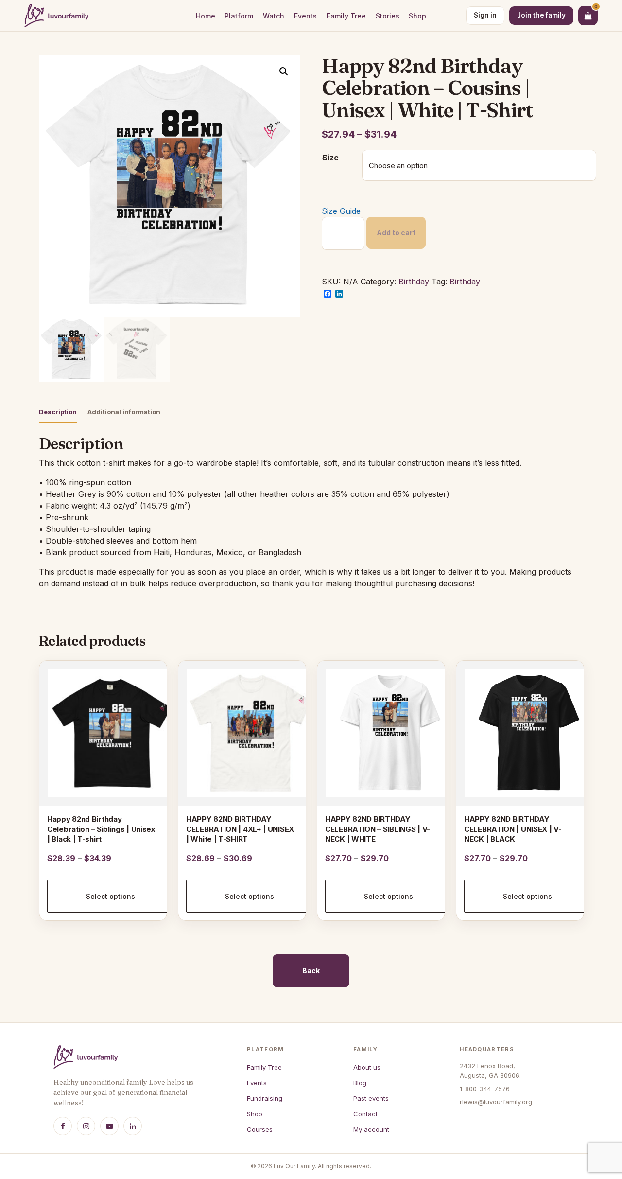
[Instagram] (86, 1126)
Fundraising (264, 1098)
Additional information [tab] (123, 412)
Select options (110, 896)
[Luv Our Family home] (56, 15)
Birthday (413, 281)
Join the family (541, 15)
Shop (417, 16)
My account (371, 1129)
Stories (387, 16)
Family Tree (346, 16)
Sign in (485, 15)
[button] (284, 71)
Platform (239, 16)
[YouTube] (109, 1126)
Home (205, 16)
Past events (371, 1098)
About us (366, 1067)
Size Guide (341, 211)
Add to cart (396, 233)
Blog (359, 1083)
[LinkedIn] (132, 1126)
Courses (260, 1129)
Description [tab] (58, 412)
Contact (365, 1114)
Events (305, 16)
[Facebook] (62, 1126)
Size (330, 157)
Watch (273, 16)
